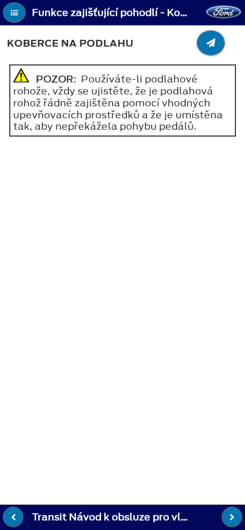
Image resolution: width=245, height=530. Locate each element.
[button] (14, 12)
